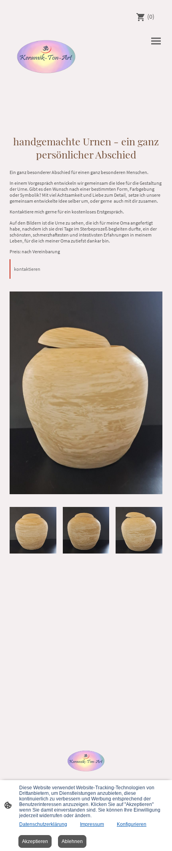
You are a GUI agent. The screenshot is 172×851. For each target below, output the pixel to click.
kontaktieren (27, 269)
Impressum (92, 824)
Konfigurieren (131, 824)
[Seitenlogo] (46, 55)
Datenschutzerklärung (43, 824)
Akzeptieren (35, 841)
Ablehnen (72, 841)
